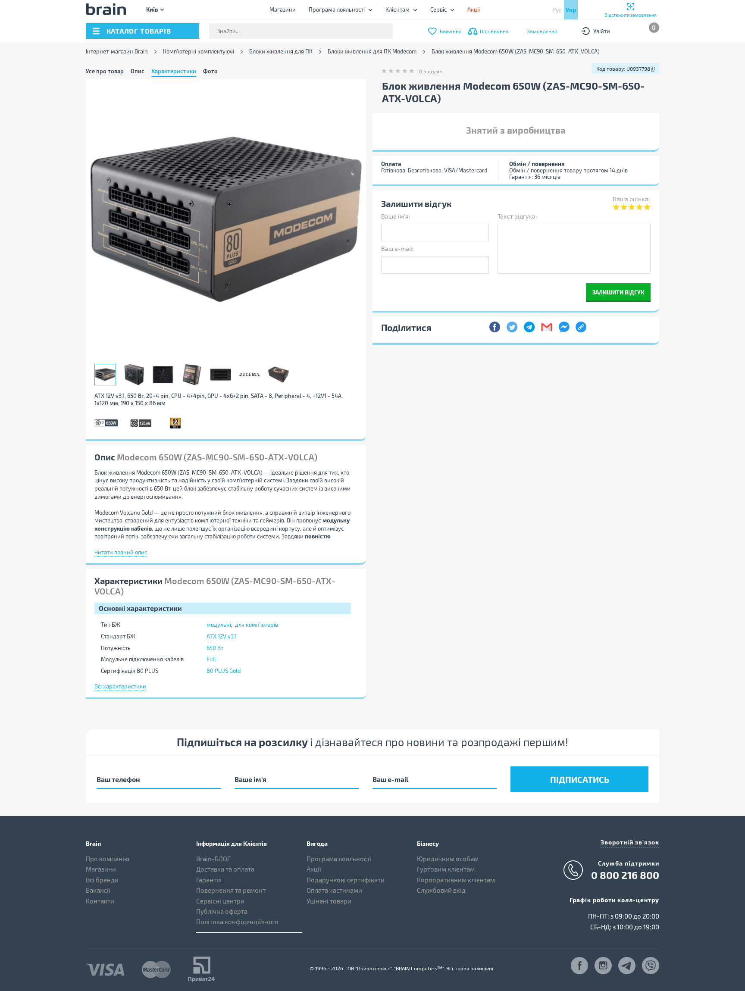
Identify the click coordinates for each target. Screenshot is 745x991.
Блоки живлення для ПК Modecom (372, 51)
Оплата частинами (334, 890)
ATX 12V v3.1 (222, 636)
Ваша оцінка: (631, 199)
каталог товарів (138, 31)
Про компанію (107, 859)
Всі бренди (102, 880)
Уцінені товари (329, 901)
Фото (210, 71)
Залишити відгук (618, 292)
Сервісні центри (220, 901)
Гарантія (209, 880)
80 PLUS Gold (224, 670)
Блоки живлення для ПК (281, 51)
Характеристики (173, 71)
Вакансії (98, 890)
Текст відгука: (517, 216)
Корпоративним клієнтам (456, 880)
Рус (557, 9)
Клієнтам (397, 9)
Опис (137, 71)
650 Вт (215, 647)
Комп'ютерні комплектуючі (198, 51)
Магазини (282, 9)
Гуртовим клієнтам (446, 869)
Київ (152, 9)
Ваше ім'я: (395, 216)
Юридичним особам (448, 859)
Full (211, 659)
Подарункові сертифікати (346, 880)
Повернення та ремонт (231, 890)
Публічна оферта (221, 911)
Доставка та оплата (225, 869)
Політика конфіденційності (237, 921)
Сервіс (438, 9)
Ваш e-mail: (397, 248)
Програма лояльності (337, 9)
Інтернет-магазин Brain (117, 51)
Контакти (100, 901)
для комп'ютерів (256, 624)
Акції (314, 869)
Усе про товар (105, 71)
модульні (219, 624)
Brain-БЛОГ (213, 859)
